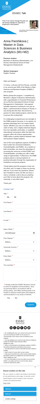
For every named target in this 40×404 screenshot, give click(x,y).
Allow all (8, 389)
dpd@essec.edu (8, 343)
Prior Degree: (9, 238)
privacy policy (8, 291)
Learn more (6, 383)
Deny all (8, 394)
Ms (8, 197)
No (16, 298)
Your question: (9, 265)
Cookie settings (10, 399)
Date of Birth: (9, 229)
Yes (8, 298)
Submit (31, 305)
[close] (35, 367)
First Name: (8, 202)
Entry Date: (8, 256)
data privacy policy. (15, 362)
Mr (15, 197)
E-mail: (7, 220)
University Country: (11, 247)
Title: (6, 194)
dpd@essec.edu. (12, 357)
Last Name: (8, 211)
